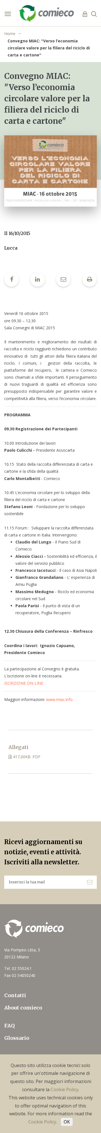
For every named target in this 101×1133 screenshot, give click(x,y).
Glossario (16, 1038)
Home (9, 33)
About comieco (23, 1007)
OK (67, 1122)
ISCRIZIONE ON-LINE (23, 683)
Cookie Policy (64, 1089)
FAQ (9, 1025)
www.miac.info (59, 699)
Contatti (15, 995)
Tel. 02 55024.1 (18, 968)
